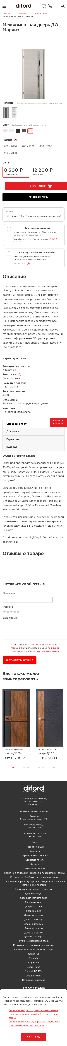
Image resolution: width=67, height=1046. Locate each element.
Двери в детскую (33, 924)
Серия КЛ (33, 963)
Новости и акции (35, 847)
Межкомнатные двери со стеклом (33, 889)
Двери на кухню (33, 902)
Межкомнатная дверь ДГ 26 (47, 752)
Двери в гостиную (33, 937)
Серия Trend (33, 967)
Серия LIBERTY (33, 971)
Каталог (34, 864)
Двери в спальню (33, 933)
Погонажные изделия (34, 869)
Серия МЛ (33, 954)
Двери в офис (33, 911)
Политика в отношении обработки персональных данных (34, 873)
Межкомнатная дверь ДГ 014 (14, 752)
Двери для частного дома (33, 898)
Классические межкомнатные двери (33, 950)
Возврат (11, 447)
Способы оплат (16, 424)
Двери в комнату (33, 920)
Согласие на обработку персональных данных (34, 877)
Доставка (12, 431)
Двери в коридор (33, 928)
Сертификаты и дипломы (35, 856)
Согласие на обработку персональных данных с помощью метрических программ (35, 883)
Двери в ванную (33, 894)
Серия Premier (33, 976)
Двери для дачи (33, 907)
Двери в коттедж (33, 915)
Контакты (34, 851)
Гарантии (12, 439)
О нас (35, 843)
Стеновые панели (34, 860)
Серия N (33, 958)
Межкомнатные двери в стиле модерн (33, 945)
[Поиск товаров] (63, 6)
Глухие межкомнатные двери (33, 941)
